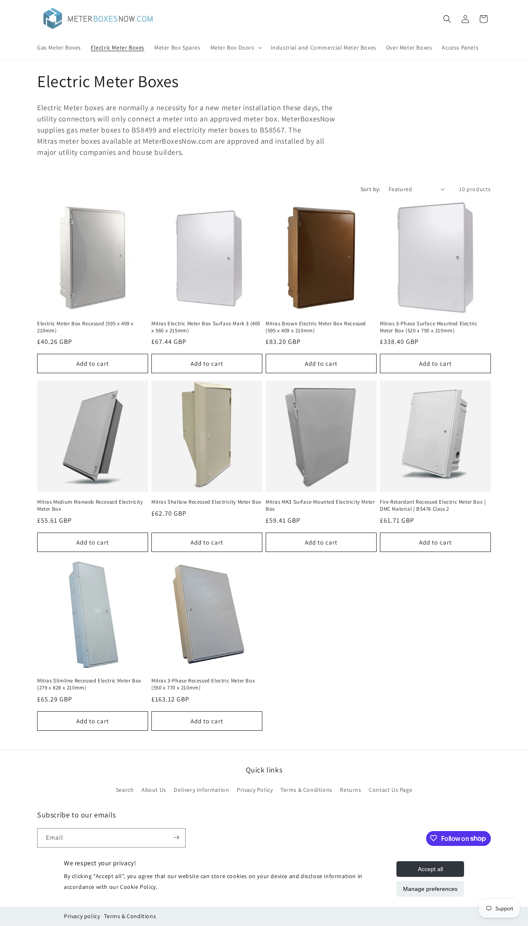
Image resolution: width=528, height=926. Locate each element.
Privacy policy (82, 916)
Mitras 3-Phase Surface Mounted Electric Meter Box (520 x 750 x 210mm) (428, 327)
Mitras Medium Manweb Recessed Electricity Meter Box (90, 505)
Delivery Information (201, 789)
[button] (235, 47)
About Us (153, 789)
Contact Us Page (390, 789)
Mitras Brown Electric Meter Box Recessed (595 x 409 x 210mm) (316, 327)
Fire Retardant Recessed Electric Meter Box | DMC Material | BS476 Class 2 (433, 505)
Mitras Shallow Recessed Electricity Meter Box (206, 502)
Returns (350, 789)
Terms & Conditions (130, 916)
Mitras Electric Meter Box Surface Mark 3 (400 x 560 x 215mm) (205, 327)
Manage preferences (430, 889)
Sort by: (370, 189)
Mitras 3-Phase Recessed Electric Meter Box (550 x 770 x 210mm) (203, 684)
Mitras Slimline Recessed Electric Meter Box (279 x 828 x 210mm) (89, 684)
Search (125, 789)
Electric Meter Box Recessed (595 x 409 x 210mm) (85, 327)
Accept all (430, 869)
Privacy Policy (255, 789)
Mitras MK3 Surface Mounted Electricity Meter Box (320, 505)
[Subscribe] (176, 837)
